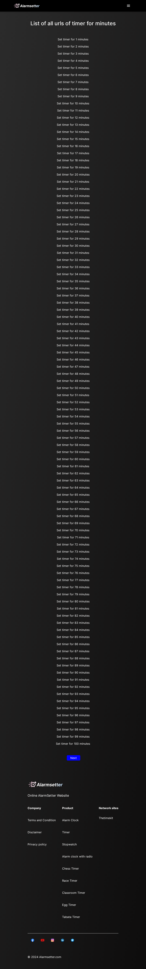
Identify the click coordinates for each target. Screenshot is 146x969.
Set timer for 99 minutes (73, 736)
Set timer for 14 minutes (73, 132)
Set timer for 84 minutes (73, 630)
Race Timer (69, 880)
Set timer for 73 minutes (73, 551)
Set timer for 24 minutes (73, 203)
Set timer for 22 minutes (73, 188)
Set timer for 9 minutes (73, 96)
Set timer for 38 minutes (73, 302)
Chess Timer (70, 868)
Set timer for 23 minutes (73, 196)
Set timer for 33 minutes (73, 267)
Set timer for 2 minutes (73, 46)
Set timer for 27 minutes (73, 224)
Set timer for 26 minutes (73, 217)
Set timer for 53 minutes (73, 409)
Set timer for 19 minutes (73, 167)
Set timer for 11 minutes (73, 110)
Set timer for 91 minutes (73, 679)
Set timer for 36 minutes (73, 288)
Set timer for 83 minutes (73, 622)
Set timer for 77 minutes (73, 580)
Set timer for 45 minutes (73, 352)
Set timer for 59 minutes (73, 452)
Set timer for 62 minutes (73, 473)
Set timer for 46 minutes (73, 359)
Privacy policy (37, 844)
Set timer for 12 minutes (73, 117)
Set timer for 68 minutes (73, 516)
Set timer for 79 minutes (73, 594)
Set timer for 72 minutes (73, 544)
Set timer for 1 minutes (73, 39)
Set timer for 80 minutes (73, 601)
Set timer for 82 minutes (73, 615)
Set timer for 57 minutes (73, 438)
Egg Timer (69, 905)
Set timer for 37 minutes (73, 295)
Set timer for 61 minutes (73, 466)
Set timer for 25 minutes (73, 210)
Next (73, 758)
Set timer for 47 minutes (73, 366)
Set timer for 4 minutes (73, 60)
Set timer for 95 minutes (73, 708)
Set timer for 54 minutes (73, 416)
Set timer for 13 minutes (73, 124)
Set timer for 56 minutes (73, 430)
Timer (66, 832)
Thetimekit (106, 818)
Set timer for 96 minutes (73, 715)
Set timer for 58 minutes (73, 445)
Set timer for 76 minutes (73, 573)
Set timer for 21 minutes (73, 181)
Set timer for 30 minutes (73, 245)
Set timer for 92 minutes (73, 687)
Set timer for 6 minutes (73, 75)
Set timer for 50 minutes (73, 388)
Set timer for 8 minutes (73, 89)
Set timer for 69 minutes (73, 523)
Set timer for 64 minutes (73, 487)
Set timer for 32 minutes (73, 260)
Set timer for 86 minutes (73, 644)
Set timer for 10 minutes (73, 103)
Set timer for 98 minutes (73, 729)
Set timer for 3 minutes (73, 53)
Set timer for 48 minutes (73, 373)
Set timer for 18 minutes (73, 160)
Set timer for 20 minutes (73, 174)
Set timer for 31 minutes (73, 253)
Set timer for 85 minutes (73, 637)
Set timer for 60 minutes (73, 459)
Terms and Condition (42, 820)
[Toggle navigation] (129, 5)
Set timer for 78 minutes (73, 587)
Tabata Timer (71, 917)
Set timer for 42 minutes (73, 331)
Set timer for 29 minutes (73, 238)
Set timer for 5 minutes (73, 68)
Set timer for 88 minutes (73, 658)
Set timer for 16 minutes (73, 146)
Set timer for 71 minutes (73, 537)
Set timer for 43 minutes (73, 338)
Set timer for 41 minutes (73, 324)
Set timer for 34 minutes (73, 274)
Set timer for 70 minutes (73, 530)
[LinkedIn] (33, 940)
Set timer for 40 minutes (73, 317)
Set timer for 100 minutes (73, 743)
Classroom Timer (73, 892)
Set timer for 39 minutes (73, 309)
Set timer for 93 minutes (73, 694)
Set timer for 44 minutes (73, 345)
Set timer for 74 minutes (73, 558)
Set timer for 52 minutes (73, 402)
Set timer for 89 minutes (73, 665)
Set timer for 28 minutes (73, 231)
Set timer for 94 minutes (73, 701)
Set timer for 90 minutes (73, 672)
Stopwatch (69, 844)
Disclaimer (35, 832)
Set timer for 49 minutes (73, 381)
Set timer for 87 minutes (73, 651)
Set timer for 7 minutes (73, 82)
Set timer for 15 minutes (73, 139)
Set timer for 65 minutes (73, 494)
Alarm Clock (70, 820)
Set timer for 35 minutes (73, 281)
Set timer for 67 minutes (73, 509)
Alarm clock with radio (77, 856)
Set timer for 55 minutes (73, 423)
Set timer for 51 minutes (73, 395)
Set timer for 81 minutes (73, 608)
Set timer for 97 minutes (73, 722)
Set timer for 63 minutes (73, 480)
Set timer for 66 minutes (73, 502)
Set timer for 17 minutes (73, 153)
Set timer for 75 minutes (73, 566)
